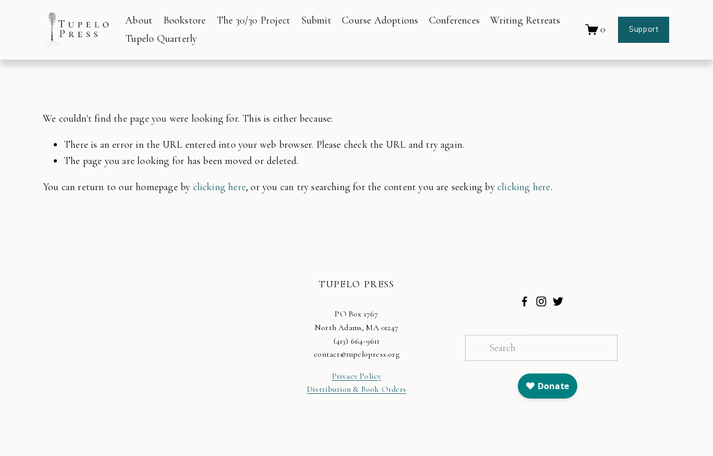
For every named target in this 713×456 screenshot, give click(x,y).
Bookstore (184, 20)
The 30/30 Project (253, 20)
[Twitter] (558, 301)
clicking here (219, 187)
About (138, 20)
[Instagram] (541, 301)
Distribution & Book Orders (356, 389)
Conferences (454, 20)
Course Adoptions (380, 20)
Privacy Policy (357, 376)
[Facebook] (524, 301)
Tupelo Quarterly (161, 38)
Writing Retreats (525, 20)
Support (643, 29)
